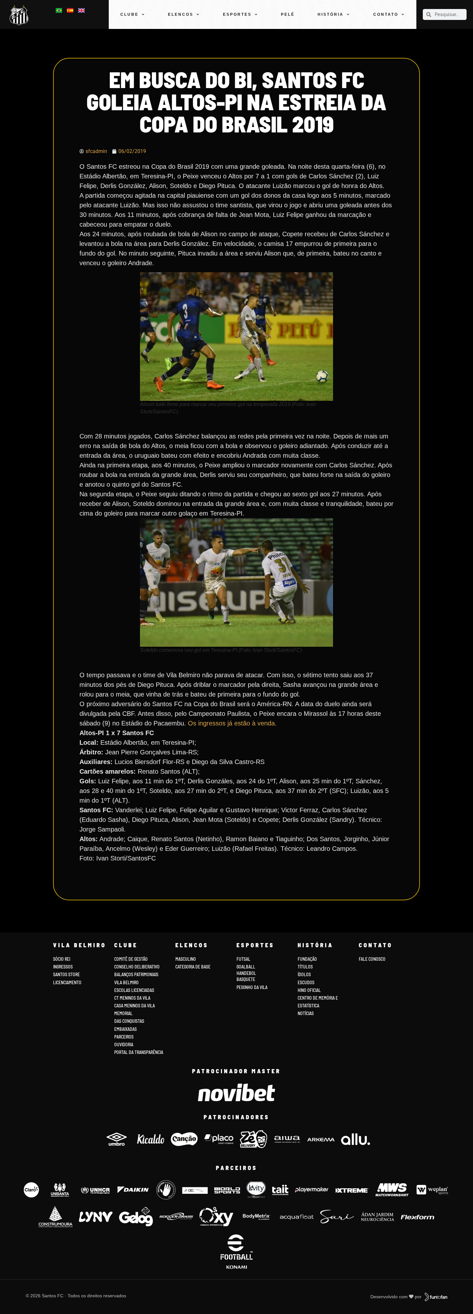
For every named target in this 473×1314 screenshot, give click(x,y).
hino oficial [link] (309, 990)
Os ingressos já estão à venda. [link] (232, 723)
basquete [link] (245, 979)
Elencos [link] (180, 14)
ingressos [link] (63, 966)
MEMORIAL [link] (123, 1013)
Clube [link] (129, 14)
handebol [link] (246, 973)
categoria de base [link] (193, 966)
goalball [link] (245, 966)
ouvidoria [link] (123, 1044)
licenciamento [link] (67, 982)
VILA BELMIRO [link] (126, 982)
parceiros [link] (124, 1037)
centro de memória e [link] (318, 998)
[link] (21, 15)
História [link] (331, 14)
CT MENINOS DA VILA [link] (132, 998)
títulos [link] (305, 966)
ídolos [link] (304, 974)
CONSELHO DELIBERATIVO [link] (137, 966)
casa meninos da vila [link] (134, 1005)
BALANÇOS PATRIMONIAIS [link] (136, 974)
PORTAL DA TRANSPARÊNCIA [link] (138, 1052)
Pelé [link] (288, 14)
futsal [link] (243, 959)
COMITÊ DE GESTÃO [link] (131, 959)
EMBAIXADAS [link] (125, 1029)
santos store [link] (66, 974)
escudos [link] (306, 982)
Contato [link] (385, 14)
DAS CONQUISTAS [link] (129, 1021)
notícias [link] (306, 1013)
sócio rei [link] (61, 959)
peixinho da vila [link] (251, 987)
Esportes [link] (237, 14)
